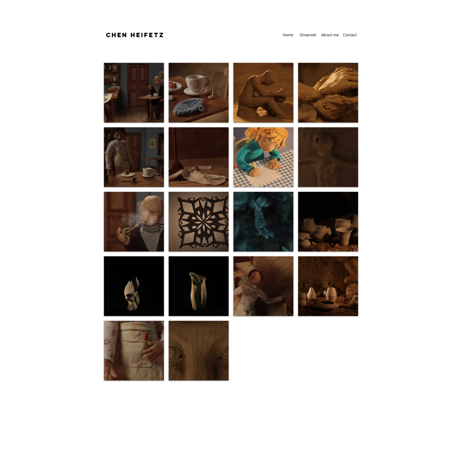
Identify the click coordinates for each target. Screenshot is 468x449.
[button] (134, 92)
